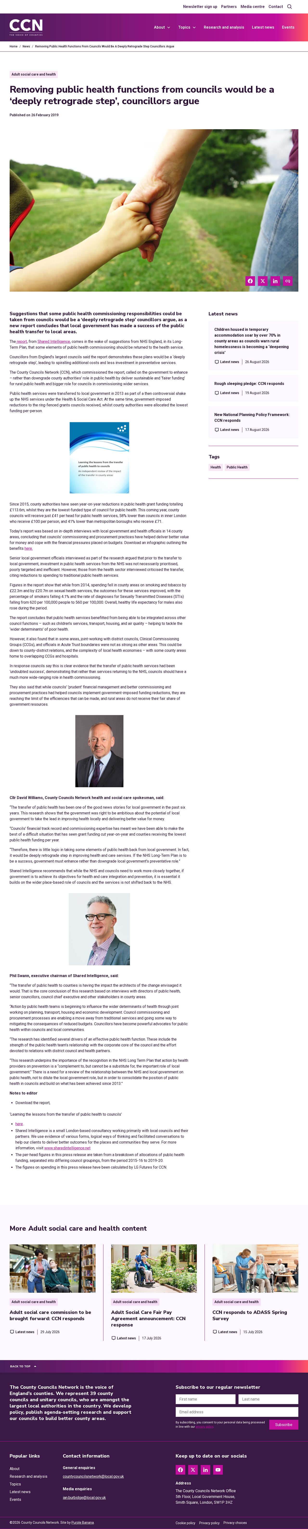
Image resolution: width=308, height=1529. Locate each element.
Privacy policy (209, 1523)
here (19, 1124)
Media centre (253, 6)
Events (288, 27)
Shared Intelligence (54, 341)
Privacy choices (235, 1523)
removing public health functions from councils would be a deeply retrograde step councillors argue (104, 46)
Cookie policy (185, 1523)
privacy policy (204, 1426)
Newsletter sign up (200, 6)
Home (14, 46)
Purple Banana (82, 1522)
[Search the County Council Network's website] (290, 7)
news (26, 46)
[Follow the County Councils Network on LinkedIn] (205, 1470)
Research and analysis (224, 27)
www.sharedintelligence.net (67, 1148)
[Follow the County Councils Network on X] (193, 1470)
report (21, 341)
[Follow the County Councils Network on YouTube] (218, 1470)
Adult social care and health (34, 74)
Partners (229, 6)
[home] (26, 27)
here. (29, 548)
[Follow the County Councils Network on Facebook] (180, 1470)
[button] (162, 27)
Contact (276, 6)
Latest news (263, 27)
